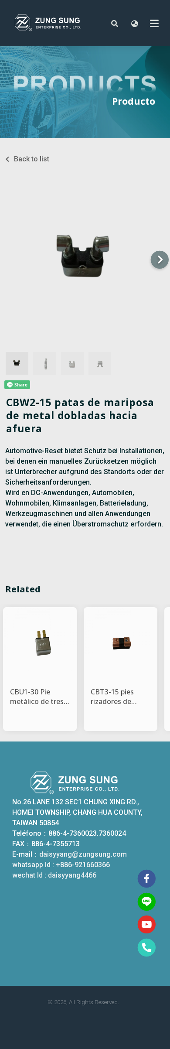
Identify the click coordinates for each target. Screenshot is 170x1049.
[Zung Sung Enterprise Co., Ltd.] (55, 23)
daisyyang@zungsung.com (83, 854)
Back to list (31, 159)
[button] (115, 23)
